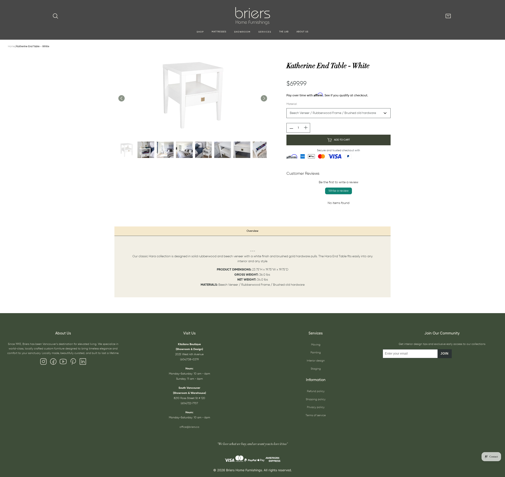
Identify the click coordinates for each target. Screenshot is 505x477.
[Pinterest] (73, 362)
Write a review (338, 190)
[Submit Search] (55, 16)
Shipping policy (315, 399)
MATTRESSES (219, 32)
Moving (315, 344)
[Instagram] (43, 362)
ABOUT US (302, 32)
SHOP (200, 32)
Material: (291, 104)
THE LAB (284, 32)
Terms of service (316, 415)
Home (11, 46)
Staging (316, 368)
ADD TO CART (342, 140)
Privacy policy (316, 407)
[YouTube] (63, 362)
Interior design (316, 360)
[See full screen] (192, 94)
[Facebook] (53, 362)
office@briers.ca (189, 427)
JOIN (444, 353)
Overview (252, 231)
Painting (315, 352)
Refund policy (316, 391)
